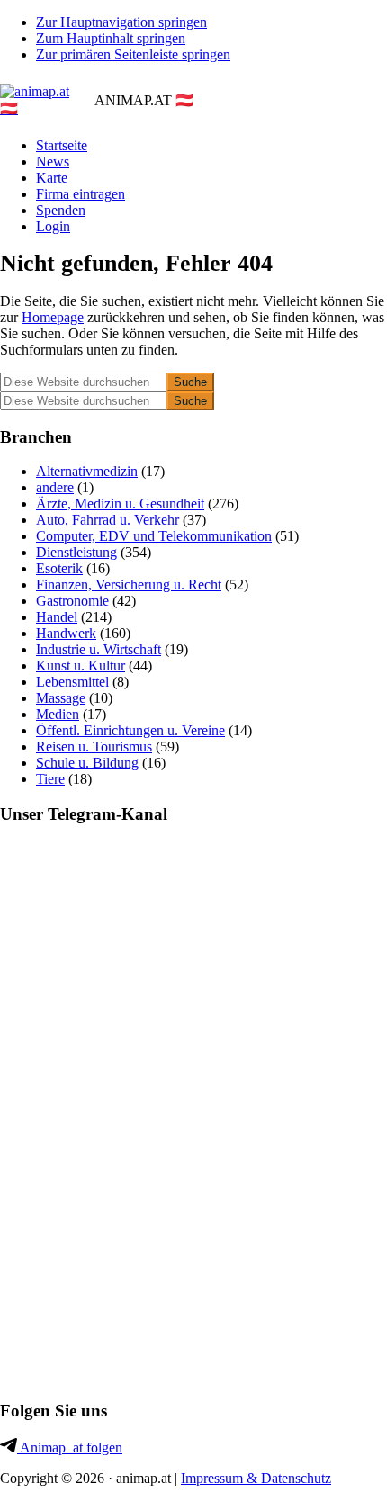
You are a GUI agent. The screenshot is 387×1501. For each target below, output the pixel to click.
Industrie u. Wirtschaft (98, 649)
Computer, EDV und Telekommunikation (154, 536)
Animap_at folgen (69, 1447)
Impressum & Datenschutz (256, 1478)
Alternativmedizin (87, 471)
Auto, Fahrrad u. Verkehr (107, 519)
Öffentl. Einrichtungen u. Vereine (130, 730)
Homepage (53, 317)
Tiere (50, 778)
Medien (57, 714)
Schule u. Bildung (87, 762)
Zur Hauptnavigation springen (121, 22)
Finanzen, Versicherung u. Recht (128, 584)
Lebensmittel (72, 681)
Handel (56, 617)
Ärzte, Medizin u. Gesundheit (120, 503)
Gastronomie (72, 600)
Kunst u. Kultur (80, 665)
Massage (61, 698)
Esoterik (59, 568)
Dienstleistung (76, 552)
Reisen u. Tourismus (94, 746)
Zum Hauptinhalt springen (110, 38)
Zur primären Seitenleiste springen (133, 54)
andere (55, 487)
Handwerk (66, 633)
